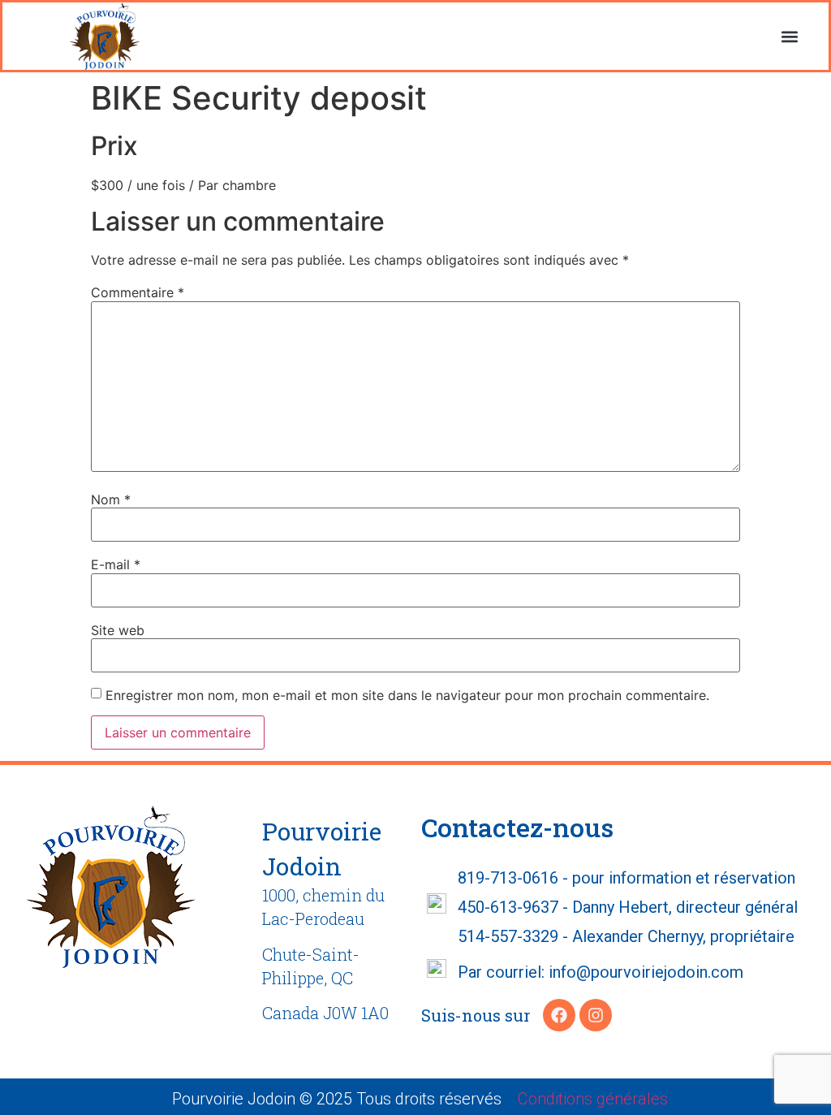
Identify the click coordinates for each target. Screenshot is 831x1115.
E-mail (115, 564)
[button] (790, 36)
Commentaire (137, 292)
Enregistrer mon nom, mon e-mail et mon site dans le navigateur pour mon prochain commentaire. (407, 695)
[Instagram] (595, 1015)
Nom (111, 499)
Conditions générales (593, 1099)
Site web (117, 630)
